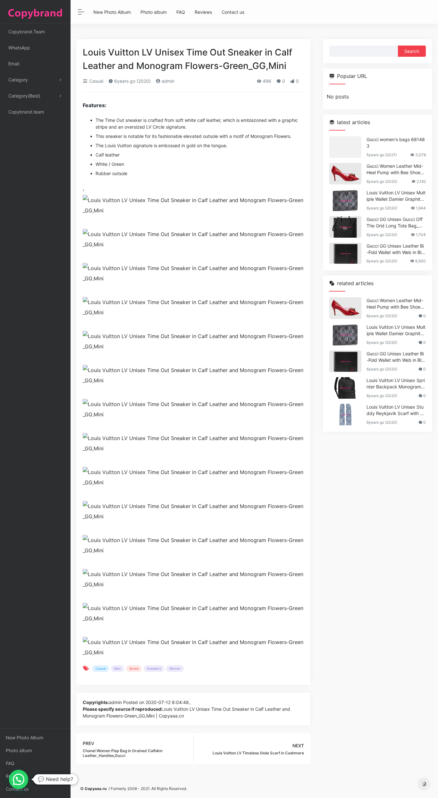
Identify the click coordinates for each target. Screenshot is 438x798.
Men (117, 668)
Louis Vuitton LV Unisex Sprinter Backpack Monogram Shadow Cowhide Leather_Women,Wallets (395, 384)
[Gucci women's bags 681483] (345, 147)
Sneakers (154, 668)
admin (167, 81)
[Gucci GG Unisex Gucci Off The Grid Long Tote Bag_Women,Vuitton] (345, 227)
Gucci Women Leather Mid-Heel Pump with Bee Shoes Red (394, 169)
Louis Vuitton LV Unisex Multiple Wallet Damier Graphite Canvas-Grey (395, 196)
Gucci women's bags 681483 (395, 143)
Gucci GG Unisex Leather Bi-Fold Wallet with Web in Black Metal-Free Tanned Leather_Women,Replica (395, 249)
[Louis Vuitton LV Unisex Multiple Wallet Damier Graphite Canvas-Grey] (345, 200)
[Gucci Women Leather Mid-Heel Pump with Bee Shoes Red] (345, 173)
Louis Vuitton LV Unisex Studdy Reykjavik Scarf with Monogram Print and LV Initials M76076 (395, 410)
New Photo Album (24, 737)
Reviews (14, 776)
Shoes (134, 668)
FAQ (10, 763)
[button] (18, 779)
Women (175, 668)
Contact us (17, 789)
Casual (95, 81)
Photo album (19, 750)
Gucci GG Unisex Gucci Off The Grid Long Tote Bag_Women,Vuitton (395, 222)
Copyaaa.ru (95, 788)
